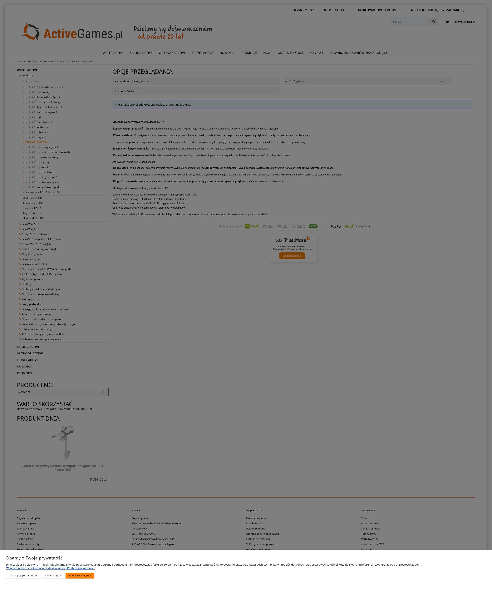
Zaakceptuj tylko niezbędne (23, 575)
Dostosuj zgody (53, 575)
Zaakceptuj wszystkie (80, 575)
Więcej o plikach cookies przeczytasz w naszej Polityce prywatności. (50, 568)
